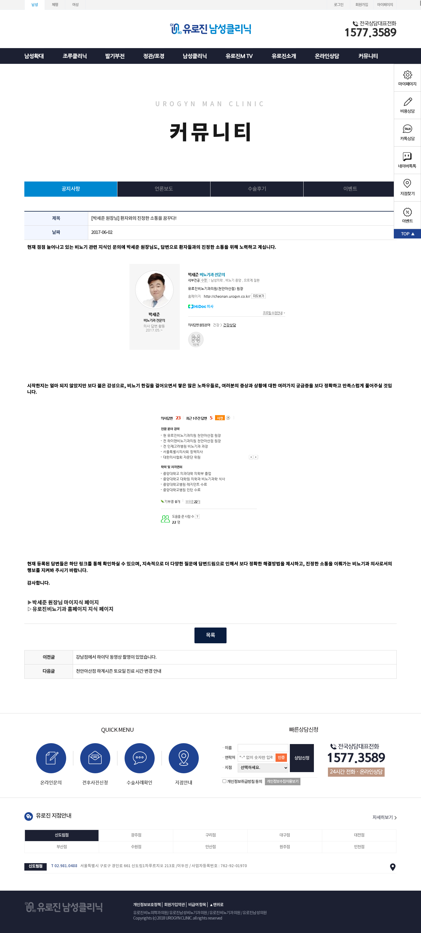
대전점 (359, 835)
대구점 (285, 835)
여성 (75, 5)
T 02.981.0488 (64, 866)
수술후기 (257, 189)
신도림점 (61, 835)
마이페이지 (385, 5)
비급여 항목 (197, 904)
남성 (35, 5)
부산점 (61, 847)
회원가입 (361, 5)
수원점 (136, 847)
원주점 (285, 847)
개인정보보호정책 (147, 904)
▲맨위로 (216, 904)
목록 (210, 635)
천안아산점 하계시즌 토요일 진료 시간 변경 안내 (118, 671)
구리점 (210, 835)
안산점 (210, 847)
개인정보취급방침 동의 (244, 781)
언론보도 (164, 189)
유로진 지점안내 (53, 815)
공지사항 (71, 189)
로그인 (338, 5)
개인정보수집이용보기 (282, 781)
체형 (55, 5)
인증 (281, 757)
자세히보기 (383, 817)
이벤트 (350, 189)
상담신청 (301, 758)
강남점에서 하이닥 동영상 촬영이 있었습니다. (116, 657)
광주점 (136, 835)
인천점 (359, 847)
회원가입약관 (174, 904)
